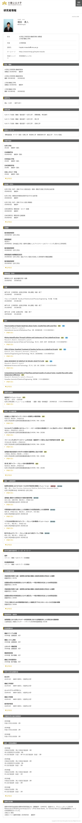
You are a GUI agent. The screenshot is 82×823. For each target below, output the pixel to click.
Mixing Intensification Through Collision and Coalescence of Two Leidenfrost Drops (32, 337)
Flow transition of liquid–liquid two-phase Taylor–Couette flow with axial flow (30, 326)
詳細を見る (9, 333)
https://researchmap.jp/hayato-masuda (32, 52)
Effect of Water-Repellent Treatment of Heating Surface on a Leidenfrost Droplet (31, 349)
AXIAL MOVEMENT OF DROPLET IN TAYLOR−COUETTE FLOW (24, 361)
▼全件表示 (8, 178)
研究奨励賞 (7, 239)
